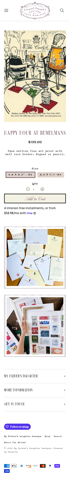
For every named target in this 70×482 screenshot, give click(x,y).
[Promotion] (35, 257)
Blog (47, 436)
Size (35, 168)
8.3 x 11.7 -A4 (51, 174)
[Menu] (5, 10)
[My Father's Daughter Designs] (35, 11)
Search (58, 436)
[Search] (62, 10)
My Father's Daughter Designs (22, 436)
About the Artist (15, 442)
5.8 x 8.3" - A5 (20, 174)
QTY (35, 184)
